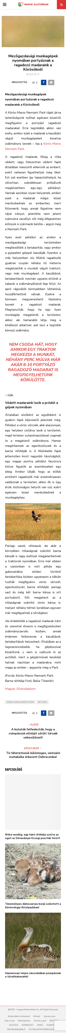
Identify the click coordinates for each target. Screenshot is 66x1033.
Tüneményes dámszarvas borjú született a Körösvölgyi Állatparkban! (33, 905)
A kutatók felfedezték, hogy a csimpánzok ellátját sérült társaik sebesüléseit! (33, 733)
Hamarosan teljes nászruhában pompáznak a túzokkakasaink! (33, 975)
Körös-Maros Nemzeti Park (20, 702)
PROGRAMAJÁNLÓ (16, 1029)
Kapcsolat (10, 1020)
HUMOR (50, 1025)
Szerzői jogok (40, 1020)
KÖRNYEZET (28, 1025)
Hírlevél (36, 1016)
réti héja (42, 702)
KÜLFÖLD (13, 1025)
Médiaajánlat (24, 1020)
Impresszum (50, 1016)
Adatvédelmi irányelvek (19, 1016)
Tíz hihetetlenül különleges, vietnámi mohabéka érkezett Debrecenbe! (33, 755)
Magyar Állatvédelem (20, 689)
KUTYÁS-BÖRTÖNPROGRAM (42, 1029)
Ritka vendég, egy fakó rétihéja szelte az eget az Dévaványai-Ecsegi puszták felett (32, 836)
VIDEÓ (40, 1025)
